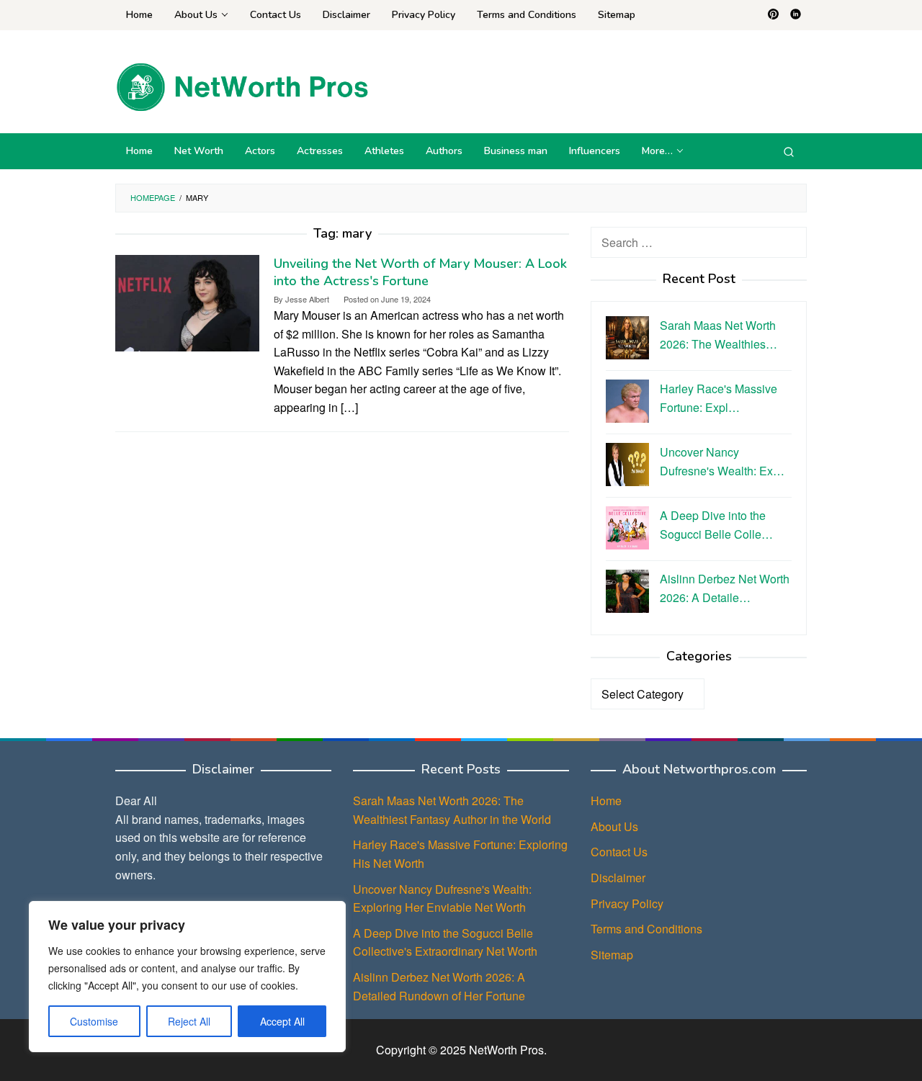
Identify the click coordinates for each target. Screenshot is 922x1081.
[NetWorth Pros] (242, 85)
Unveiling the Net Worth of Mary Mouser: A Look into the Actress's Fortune (420, 272)
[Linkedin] (795, 15)
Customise (94, 1021)
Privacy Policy (627, 903)
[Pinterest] (773, 15)
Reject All (189, 1021)
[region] (187, 976)
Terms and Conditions (646, 928)
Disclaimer (618, 877)
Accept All (282, 1021)
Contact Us (619, 851)
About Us (614, 826)
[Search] (789, 151)
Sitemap (612, 954)
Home (606, 800)
